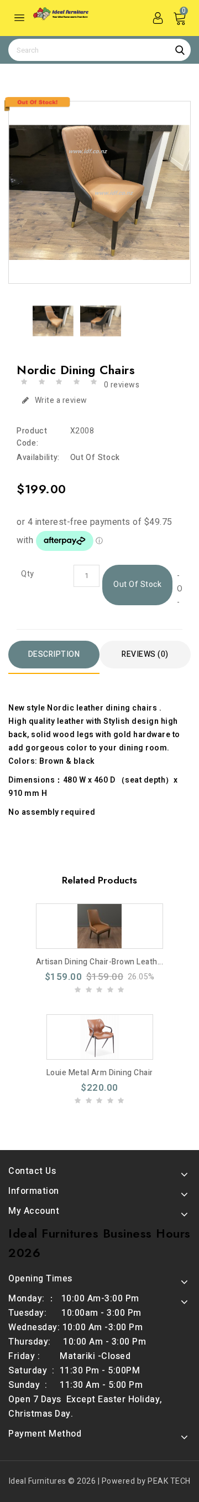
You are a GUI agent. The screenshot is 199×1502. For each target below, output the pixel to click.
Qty (27, 574)
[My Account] (157, 18)
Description (54, 654)
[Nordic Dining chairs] (99, 192)
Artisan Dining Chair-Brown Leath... (100, 962)
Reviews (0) (145, 654)
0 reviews (122, 385)
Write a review (61, 400)
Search (180, 50)
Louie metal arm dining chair (99, 1073)
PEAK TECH (169, 1481)
